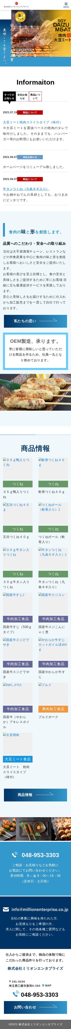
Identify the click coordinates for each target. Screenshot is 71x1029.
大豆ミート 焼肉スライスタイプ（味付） (16, 772)
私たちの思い (25, 321)
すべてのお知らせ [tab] (9, 96)
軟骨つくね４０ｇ (51, 491)
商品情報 (26, 795)
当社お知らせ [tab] (22, 96)
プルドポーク (48, 717)
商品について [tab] (35, 96)
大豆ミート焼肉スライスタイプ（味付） (33, 122)
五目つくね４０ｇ (16, 536)
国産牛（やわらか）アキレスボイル (16, 722)
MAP (47, 985)
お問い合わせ (25, 1007)
